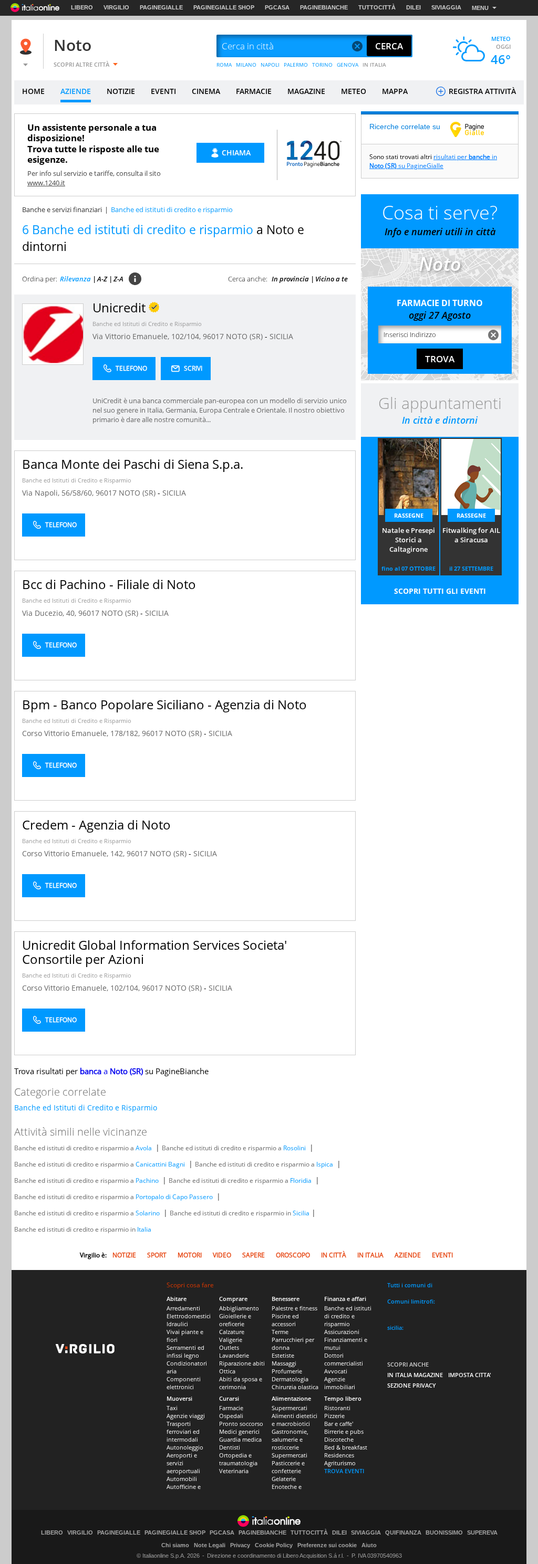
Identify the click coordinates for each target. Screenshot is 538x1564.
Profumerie (287, 1371)
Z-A (118, 279)
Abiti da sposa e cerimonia (240, 1383)
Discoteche (339, 1439)
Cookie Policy (274, 1545)
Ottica (227, 1371)
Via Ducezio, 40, (50, 613)
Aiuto (369, 1545)
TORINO (322, 64)
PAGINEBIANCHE (324, 7)
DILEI (413, 7)
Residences (339, 1455)
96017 (213, 336)
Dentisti (229, 1447)
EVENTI (163, 91)
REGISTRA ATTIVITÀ (481, 91)
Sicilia (301, 1213)
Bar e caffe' (338, 1423)
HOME (33, 91)
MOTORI (190, 1255)
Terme (280, 1332)
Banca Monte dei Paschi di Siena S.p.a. (132, 464)
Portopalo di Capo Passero (174, 1196)
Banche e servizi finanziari (62, 209)
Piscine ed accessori (285, 1320)
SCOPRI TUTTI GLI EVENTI (440, 591)
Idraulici (177, 1324)
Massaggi (284, 1363)
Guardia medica (240, 1439)
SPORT (157, 1255)
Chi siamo (175, 1545)
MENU (480, 8)
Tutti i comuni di (409, 1285)
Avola (144, 1147)
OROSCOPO (293, 1255)
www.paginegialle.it (475, 129)
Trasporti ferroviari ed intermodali (183, 1431)
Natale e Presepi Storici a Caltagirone (408, 540)
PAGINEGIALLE (161, 7)
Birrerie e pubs (344, 1431)
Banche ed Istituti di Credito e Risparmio (147, 324)
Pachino (147, 1180)
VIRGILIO (116, 7)
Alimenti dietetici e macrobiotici (294, 1419)
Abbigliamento (239, 1308)
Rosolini (294, 1147)
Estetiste (283, 1355)
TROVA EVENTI (344, 1471)
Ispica (324, 1164)
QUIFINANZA (403, 1533)
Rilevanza (75, 279)
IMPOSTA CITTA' (469, 1375)
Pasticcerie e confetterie (288, 1467)
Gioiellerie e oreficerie (235, 1320)
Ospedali (231, 1416)
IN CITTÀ (333, 1255)
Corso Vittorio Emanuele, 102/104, (82, 988)
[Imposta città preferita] (27, 46)
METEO (353, 91)
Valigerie (230, 1339)
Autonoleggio (185, 1447)
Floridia (301, 1180)
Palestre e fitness (294, 1308)
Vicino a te (331, 279)
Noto (72, 45)
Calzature (231, 1332)
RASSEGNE (408, 515)
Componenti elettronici (184, 1383)
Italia (144, 1229)
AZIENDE (75, 91)
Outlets (229, 1347)
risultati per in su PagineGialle (433, 161)
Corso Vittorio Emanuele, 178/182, (82, 733)
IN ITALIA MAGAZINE (415, 1375)
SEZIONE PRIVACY (411, 1385)
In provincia (290, 279)
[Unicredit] (53, 333)
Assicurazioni (341, 1332)
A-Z (102, 279)
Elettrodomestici (189, 1316)
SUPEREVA (482, 1533)
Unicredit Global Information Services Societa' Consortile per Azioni (154, 952)
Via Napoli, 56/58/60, (59, 493)
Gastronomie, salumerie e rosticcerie (290, 1439)
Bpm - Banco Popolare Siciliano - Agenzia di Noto (164, 704)
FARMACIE (254, 91)
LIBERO (82, 7)
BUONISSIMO (444, 1533)
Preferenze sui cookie (327, 1545)
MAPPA (395, 91)
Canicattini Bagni (160, 1164)
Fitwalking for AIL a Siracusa (471, 535)
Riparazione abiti (242, 1363)
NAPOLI (270, 64)
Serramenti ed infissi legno (185, 1351)
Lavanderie (234, 1355)
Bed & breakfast (345, 1447)
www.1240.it (46, 182)
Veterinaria (234, 1471)
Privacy (240, 1545)
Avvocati (335, 1371)
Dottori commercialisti (343, 1359)
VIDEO (222, 1255)
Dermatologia (290, 1379)
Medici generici (239, 1431)
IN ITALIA (374, 64)
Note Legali (209, 1545)
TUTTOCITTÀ (377, 7)
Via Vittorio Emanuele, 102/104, (147, 336)
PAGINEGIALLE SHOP (223, 7)
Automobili (182, 1479)
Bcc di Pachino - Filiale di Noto (109, 584)
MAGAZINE (306, 91)
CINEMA (206, 91)
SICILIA (281, 336)
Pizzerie (334, 1416)
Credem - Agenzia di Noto (96, 824)
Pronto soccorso (241, 1423)
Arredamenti (183, 1308)
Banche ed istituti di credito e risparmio (347, 1316)
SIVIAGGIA (446, 7)
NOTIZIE (121, 91)
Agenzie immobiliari (339, 1383)
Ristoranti (337, 1408)
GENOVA (347, 64)
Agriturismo (340, 1463)
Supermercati (289, 1408)
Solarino (148, 1213)
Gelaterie (284, 1479)
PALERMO (296, 64)
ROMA (224, 64)
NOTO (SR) (245, 336)
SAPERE (253, 1255)
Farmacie (231, 1408)
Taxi (172, 1408)
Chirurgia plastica (295, 1387)
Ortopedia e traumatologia (238, 1459)
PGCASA (277, 7)
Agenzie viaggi (186, 1416)
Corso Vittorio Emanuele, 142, (74, 853)
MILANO (246, 64)
